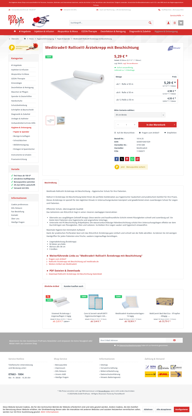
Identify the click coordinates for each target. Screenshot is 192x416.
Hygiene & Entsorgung (21, 127)
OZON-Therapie (18, 78)
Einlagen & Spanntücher (24, 149)
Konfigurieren (181, 409)
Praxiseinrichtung (19, 159)
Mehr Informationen (50, 412)
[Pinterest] (127, 159)
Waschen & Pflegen (19, 92)
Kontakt (14, 215)
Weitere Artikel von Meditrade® (62, 264)
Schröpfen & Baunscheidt (22, 109)
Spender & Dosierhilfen (21, 96)
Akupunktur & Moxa (20, 74)
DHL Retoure (16, 208)
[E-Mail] (137, 159)
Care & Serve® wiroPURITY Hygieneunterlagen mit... (95, 314)
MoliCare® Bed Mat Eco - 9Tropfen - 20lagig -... (165, 314)
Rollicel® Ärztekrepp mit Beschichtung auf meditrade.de (73, 261)
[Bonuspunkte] (23, 47)
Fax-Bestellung (17, 211)
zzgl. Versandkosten (130, 63)
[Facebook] (117, 159)
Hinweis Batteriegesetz (111, 377)
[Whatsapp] (132, 159)
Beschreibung (51, 182)
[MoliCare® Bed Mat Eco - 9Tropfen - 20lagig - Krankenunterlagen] (165, 302)
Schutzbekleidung (19, 105)
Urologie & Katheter (19, 118)
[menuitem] (176, 15)
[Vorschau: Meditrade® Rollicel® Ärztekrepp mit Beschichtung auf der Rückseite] (60, 120)
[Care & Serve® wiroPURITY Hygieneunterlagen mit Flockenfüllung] (95, 302)
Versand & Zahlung (109, 368)
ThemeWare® (119, 394)
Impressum (60, 368)
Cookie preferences (19, 204)
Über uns (15, 218)
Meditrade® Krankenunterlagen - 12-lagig (130, 314)
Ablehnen (148, 409)
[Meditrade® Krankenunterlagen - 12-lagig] (130, 302)
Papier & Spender (21, 132)
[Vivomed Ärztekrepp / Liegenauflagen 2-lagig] (61, 302)
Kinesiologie (16, 83)
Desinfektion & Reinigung (22, 87)
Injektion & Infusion (19, 69)
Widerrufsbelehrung (109, 371)
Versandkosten (104, 391)
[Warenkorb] (181, 22)
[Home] (15, 31)
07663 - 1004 (16, 374)
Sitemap (104, 365)
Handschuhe (16, 101)
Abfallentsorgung (21, 144)
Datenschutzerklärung (110, 374)
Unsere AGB (60, 374)
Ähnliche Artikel (52, 286)
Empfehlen (172, 132)
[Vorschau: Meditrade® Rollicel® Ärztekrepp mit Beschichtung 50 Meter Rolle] (50, 120)
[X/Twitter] (122, 159)
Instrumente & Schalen (21, 155)
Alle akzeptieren (164, 409)
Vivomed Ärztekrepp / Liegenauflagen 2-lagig (61, 314)
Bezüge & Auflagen (21, 136)
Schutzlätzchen (20, 140)
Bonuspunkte (61, 365)
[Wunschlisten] (174, 22)
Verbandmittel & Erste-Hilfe (23, 123)
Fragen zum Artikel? (150, 132)
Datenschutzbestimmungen (130, 345)
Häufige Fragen (18, 222)
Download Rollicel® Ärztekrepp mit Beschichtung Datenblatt (75, 274)
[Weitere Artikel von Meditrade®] (174, 48)
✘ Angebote (16, 65)
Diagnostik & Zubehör (20, 114)
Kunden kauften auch (73, 286)
